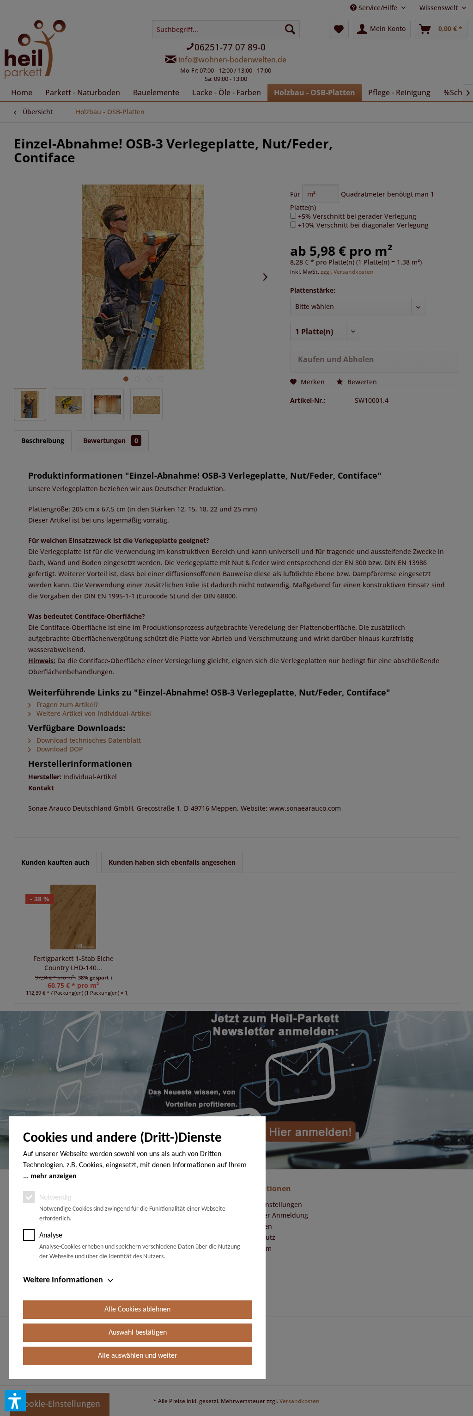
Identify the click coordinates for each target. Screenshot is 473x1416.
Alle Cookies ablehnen (137, 1309)
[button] (15, 1400)
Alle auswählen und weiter (137, 1356)
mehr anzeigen (53, 1176)
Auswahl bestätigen (138, 1332)
